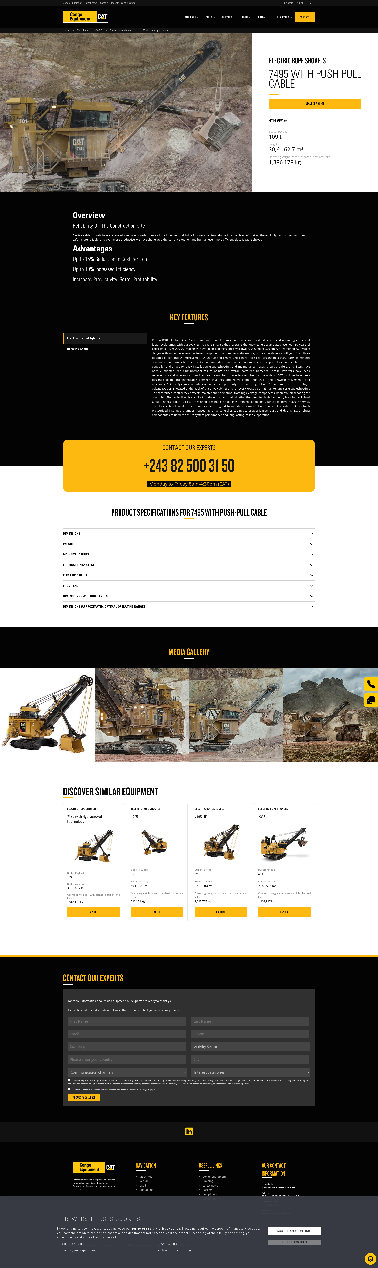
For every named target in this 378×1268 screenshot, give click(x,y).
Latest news (90, 3)
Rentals (262, 17)
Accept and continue (294, 1230)
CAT (98, 30)
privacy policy (179, 1080)
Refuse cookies (294, 1242)
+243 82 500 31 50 (189, 466)
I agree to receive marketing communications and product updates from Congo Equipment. (116, 1089)
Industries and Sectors (123, 3)
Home (66, 30)
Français (288, 3)
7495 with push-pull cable (154, 30)
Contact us (146, 1190)
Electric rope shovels (121, 30)
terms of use (142, 1228)
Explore (93, 912)
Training (207, 1181)
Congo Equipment (72, 3)
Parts (209, 17)
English (300, 3)
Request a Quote (315, 103)
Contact (305, 17)
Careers (104, 3)
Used (245, 17)
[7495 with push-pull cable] (47, 670)
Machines (190, 17)
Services (227, 17)
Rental (143, 1181)
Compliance (210, 1194)
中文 (309, 3)
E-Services (283, 17)
